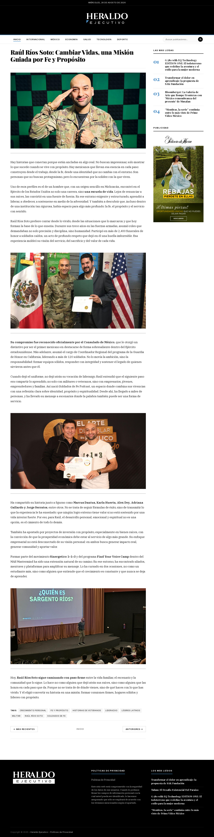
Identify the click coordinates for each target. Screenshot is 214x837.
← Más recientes (24, 729)
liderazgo (111, 710)
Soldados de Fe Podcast (74, 386)
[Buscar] (200, 39)
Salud (87, 39)
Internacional (35, 39)
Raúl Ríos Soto (20, 221)
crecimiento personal (33, 710)
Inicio (17, 39)
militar (16, 716)
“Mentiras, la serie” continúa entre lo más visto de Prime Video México (182, 112)
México (55, 39)
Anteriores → (134, 729)
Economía (71, 39)
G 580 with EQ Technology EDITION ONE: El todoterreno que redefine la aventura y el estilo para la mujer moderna (183, 65)
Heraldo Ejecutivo (39, 832)
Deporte (122, 39)
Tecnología (104, 39)
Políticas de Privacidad (103, 779)
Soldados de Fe (56, 716)
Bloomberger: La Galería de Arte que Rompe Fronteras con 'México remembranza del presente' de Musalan (183, 97)
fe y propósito (59, 710)
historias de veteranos (87, 710)
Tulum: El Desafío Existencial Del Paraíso (174, 789)
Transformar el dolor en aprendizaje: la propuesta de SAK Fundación (182, 81)
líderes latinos (131, 710)
